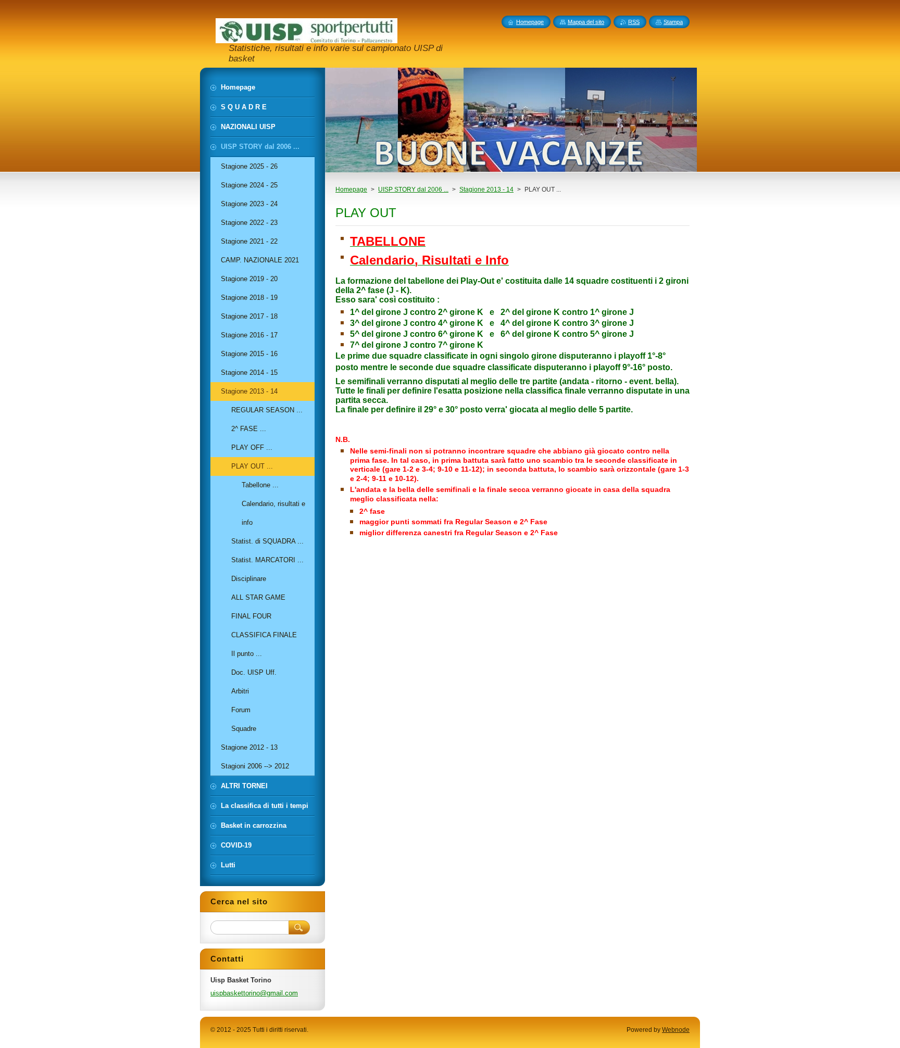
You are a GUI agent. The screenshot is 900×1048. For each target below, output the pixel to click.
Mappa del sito (586, 22)
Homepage (351, 189)
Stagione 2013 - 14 (486, 189)
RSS (634, 22)
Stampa (673, 22)
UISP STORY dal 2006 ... (413, 189)
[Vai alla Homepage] (306, 38)
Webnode (676, 1030)
